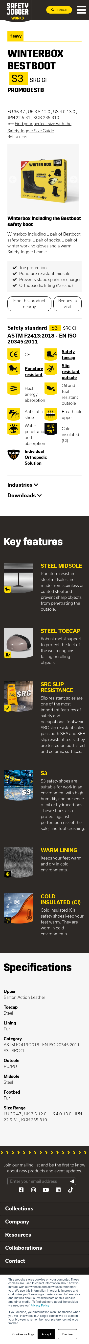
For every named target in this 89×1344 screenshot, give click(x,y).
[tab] (44, 485)
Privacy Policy (39, 1305)
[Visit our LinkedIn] (58, 1190)
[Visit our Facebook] (21, 1190)
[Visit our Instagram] (33, 1190)
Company (17, 1221)
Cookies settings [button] (23, 1334)
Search (61, 9)
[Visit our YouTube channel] (46, 1190)
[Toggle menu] (81, 10)
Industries (20, 485)
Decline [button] (67, 1334)
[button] (12, 179)
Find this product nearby (29, 303)
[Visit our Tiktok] (70, 1190)
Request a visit (67, 303)
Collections (19, 1208)
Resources (18, 1235)
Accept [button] (46, 1334)
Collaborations (23, 1248)
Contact (15, 1261)
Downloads (22, 495)
